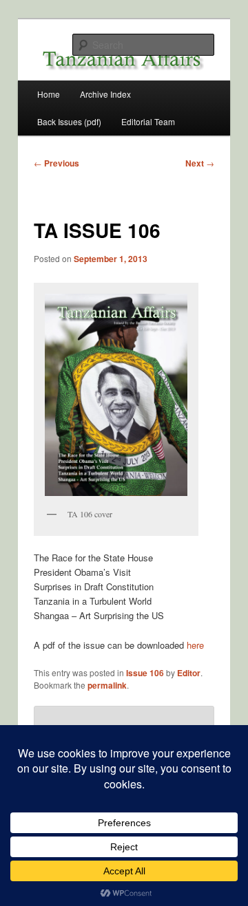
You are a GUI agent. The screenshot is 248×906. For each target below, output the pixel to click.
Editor (188, 673)
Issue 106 (145, 673)
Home (48, 94)
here (195, 644)
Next (199, 163)
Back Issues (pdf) (69, 121)
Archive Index (105, 94)
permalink (107, 685)
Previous (56, 163)
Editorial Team (148, 121)
